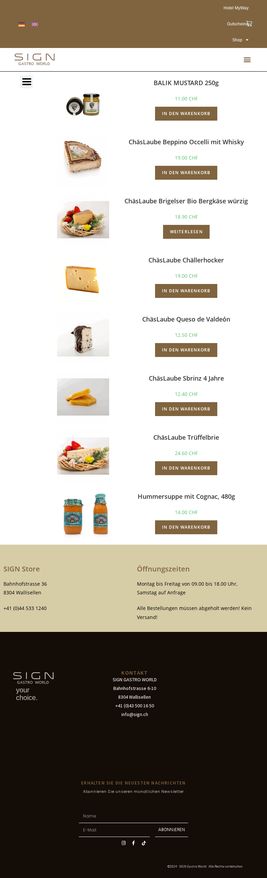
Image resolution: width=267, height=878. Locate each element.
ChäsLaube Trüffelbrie (186, 437)
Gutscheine (238, 24)
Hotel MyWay (236, 8)
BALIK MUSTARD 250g (186, 83)
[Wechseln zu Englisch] (34, 24)
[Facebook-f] (133, 843)
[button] (247, 59)
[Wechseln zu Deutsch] (21, 24)
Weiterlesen (186, 232)
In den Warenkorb (186, 113)
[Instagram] (123, 843)
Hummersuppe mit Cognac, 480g (186, 496)
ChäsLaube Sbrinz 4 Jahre (186, 378)
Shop (237, 40)
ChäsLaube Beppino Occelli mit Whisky (186, 142)
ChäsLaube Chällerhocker (186, 260)
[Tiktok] (143, 843)
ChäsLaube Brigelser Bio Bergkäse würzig (186, 201)
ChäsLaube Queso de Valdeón (186, 319)
